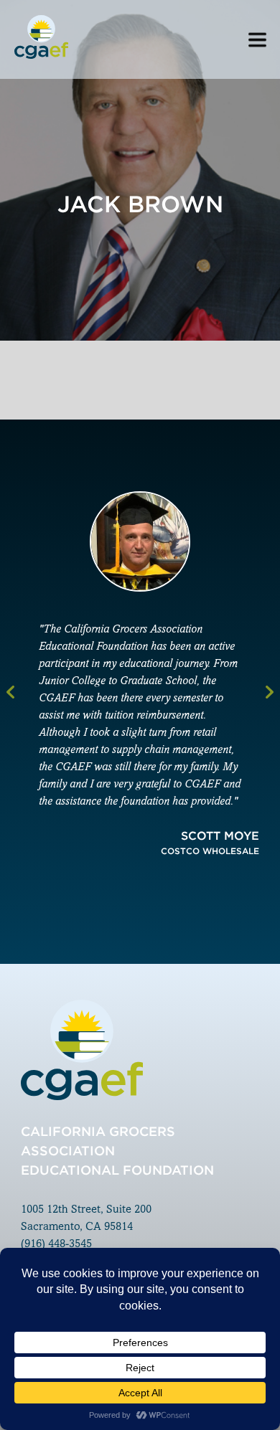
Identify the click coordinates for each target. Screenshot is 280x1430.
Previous (10, 692)
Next (270, 692)
